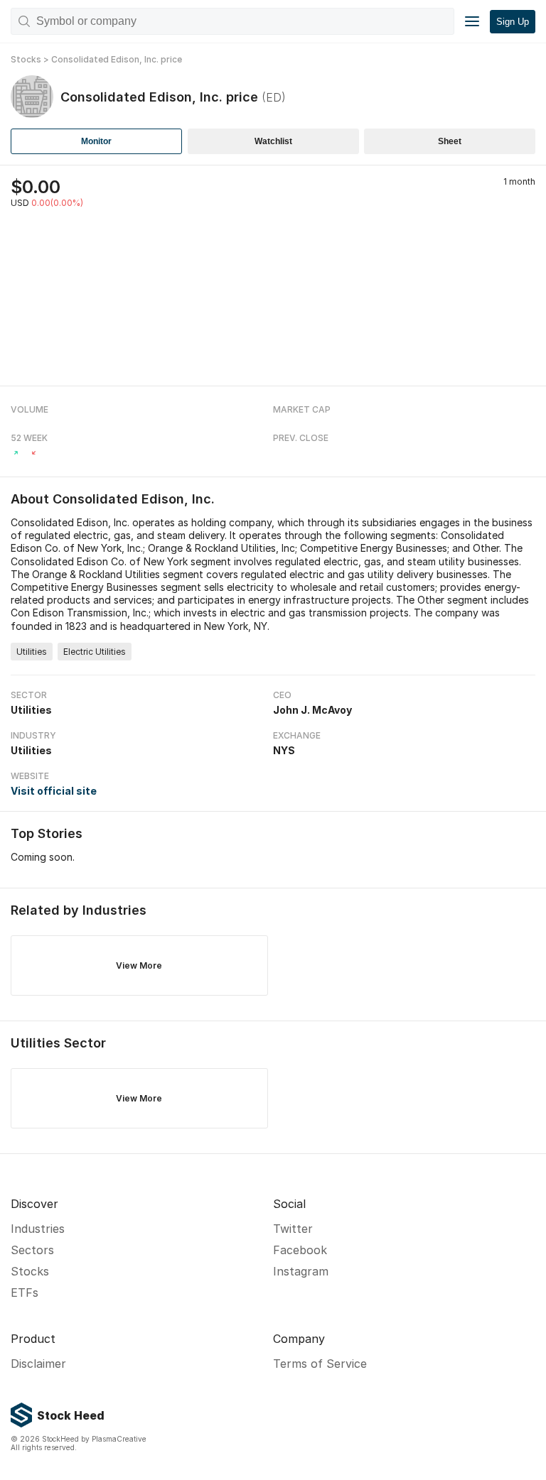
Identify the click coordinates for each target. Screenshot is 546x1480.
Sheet (449, 141)
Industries (38, 1228)
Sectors (32, 1250)
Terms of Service (320, 1363)
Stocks (26, 59)
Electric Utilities (94, 651)
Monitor (96, 141)
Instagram (300, 1271)
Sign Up (512, 21)
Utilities (31, 651)
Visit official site (54, 791)
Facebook (300, 1250)
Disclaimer (38, 1363)
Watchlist (273, 141)
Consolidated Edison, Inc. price (116, 59)
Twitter (293, 1228)
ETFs (24, 1292)
